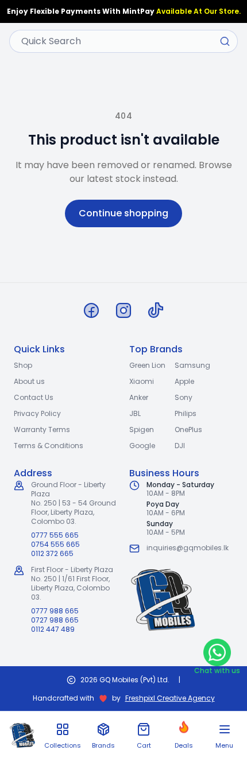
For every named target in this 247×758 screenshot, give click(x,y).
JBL (135, 413)
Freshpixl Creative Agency (170, 698)
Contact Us (33, 397)
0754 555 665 (55, 544)
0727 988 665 (55, 620)
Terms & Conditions (48, 445)
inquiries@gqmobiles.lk (187, 548)
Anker (138, 397)
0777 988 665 (55, 611)
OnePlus (188, 429)
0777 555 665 (55, 535)
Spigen (141, 429)
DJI (180, 445)
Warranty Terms (42, 429)
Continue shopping (123, 213)
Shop (23, 365)
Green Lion (147, 365)
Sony (183, 397)
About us (29, 381)
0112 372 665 (52, 553)
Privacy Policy (37, 413)
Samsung (192, 365)
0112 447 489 (53, 629)
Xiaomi (141, 381)
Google (142, 445)
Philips (185, 413)
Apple (184, 381)
